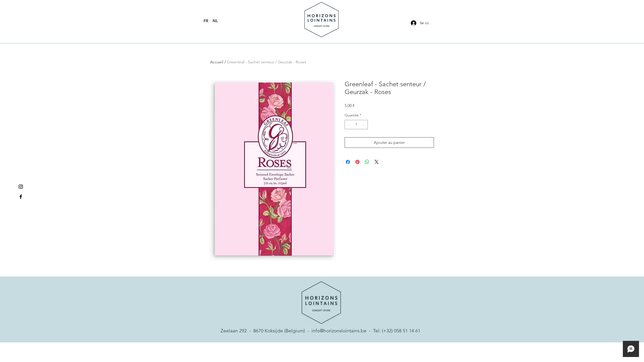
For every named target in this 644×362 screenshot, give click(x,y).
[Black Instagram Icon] (21, 187)
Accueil (216, 62)
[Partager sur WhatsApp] (367, 162)
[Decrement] (348, 124)
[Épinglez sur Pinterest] (357, 162)
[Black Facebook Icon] (21, 197)
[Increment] (364, 124)
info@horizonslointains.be (339, 331)
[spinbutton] (356, 124)
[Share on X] (377, 162)
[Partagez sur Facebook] (348, 162)
